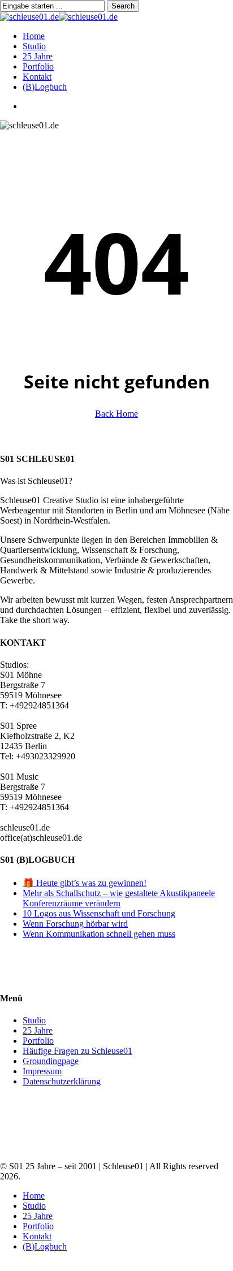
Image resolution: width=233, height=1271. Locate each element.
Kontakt (37, 1236)
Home (34, 1195)
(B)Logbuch (45, 1246)
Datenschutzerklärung (62, 1081)
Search (123, 6)
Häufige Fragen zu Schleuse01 (77, 1051)
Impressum (42, 1071)
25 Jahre (38, 1030)
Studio (34, 1020)
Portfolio (38, 1040)
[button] (3, 1265)
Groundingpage (51, 1061)
